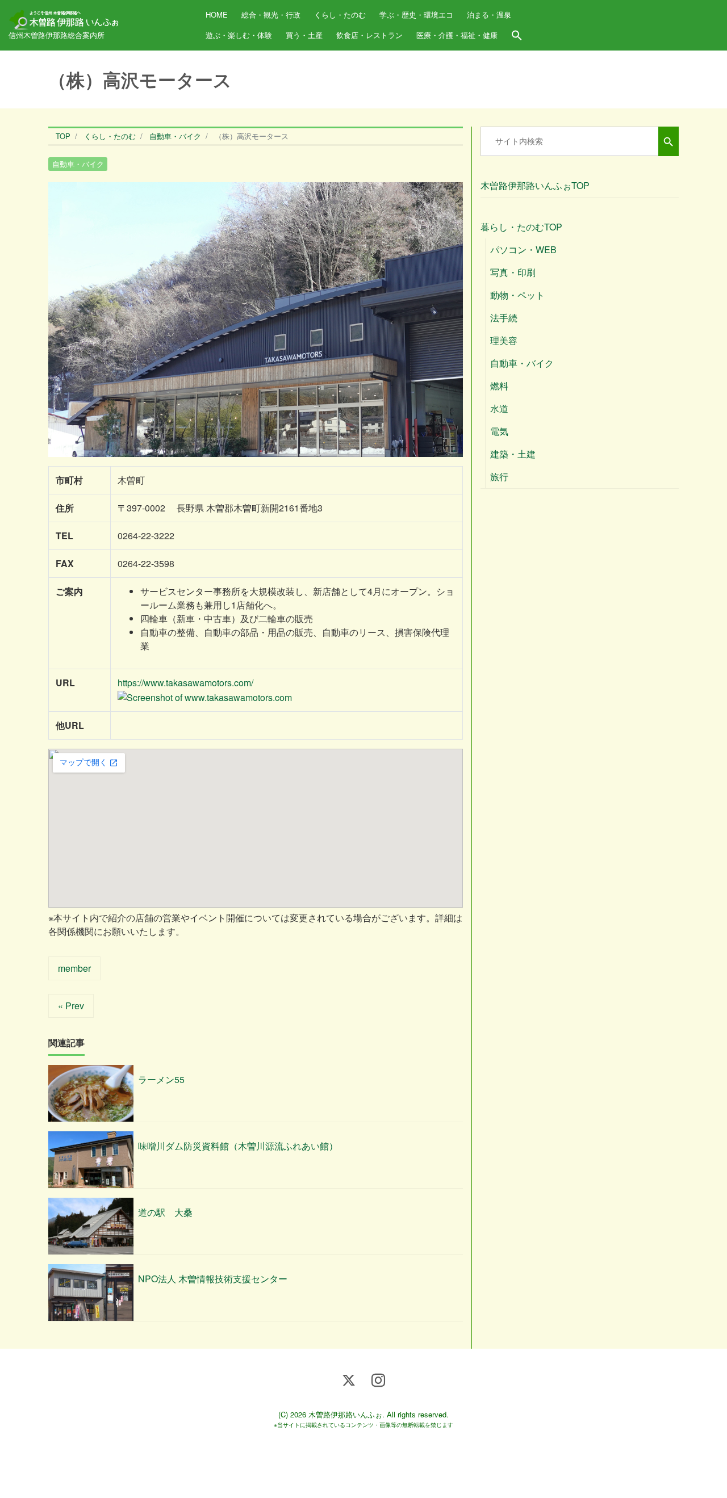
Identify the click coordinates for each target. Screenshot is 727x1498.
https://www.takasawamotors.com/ (185, 682)
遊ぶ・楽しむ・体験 (239, 35)
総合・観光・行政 (270, 14)
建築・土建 (513, 453)
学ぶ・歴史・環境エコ (416, 14)
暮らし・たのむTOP (521, 226)
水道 (499, 408)
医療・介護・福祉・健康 (457, 35)
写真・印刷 (513, 272)
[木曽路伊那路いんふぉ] (65, 15)
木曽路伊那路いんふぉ (345, 1414)
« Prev (71, 1005)
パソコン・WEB (523, 249)
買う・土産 (304, 35)
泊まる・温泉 (489, 14)
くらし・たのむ (340, 14)
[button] (516, 35)
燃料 (499, 385)
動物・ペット (517, 294)
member (74, 968)
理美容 (503, 340)
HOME (217, 14)
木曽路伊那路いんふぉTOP (535, 185)
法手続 (503, 317)
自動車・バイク (78, 163)
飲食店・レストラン (369, 35)
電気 (499, 431)
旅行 (499, 476)
